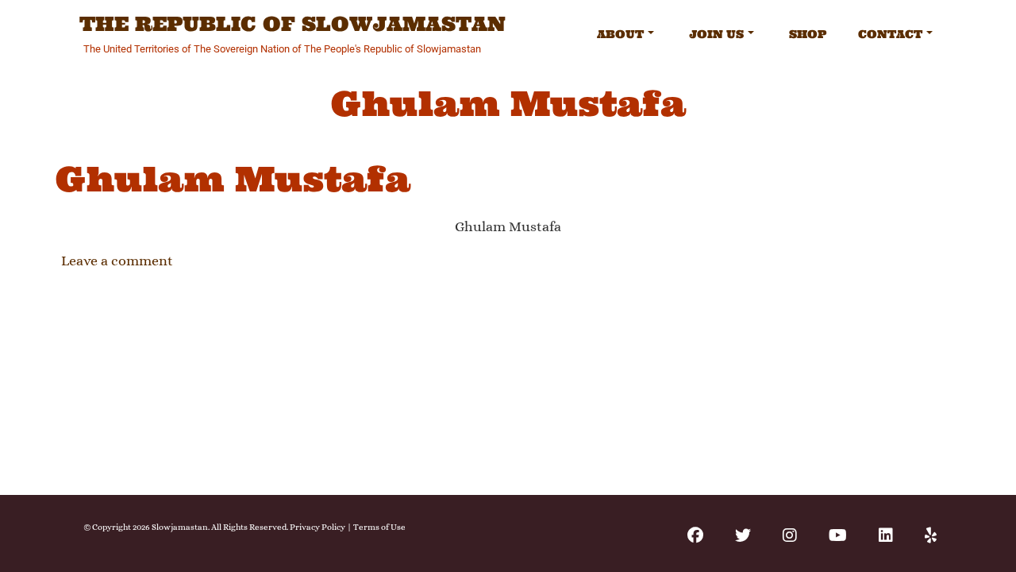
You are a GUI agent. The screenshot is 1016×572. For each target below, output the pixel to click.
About (620, 34)
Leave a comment (117, 261)
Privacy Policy (317, 527)
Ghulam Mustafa (233, 179)
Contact (890, 34)
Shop (807, 34)
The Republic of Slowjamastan (292, 25)
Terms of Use (379, 527)
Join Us (716, 34)
